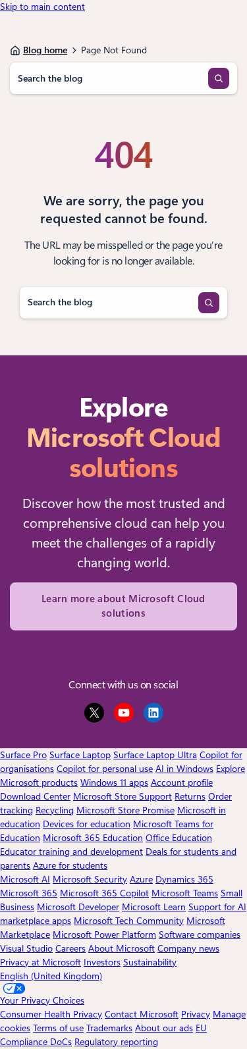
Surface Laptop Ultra (155, 755)
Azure (141, 879)
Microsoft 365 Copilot (104, 893)
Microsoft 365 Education (93, 837)
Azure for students (70, 865)
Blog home (45, 50)
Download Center (35, 796)
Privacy (195, 1014)
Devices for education (86, 824)
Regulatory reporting (116, 1041)
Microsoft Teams (184, 893)
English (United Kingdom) (51, 976)
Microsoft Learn (154, 907)
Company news (188, 948)
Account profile (182, 782)
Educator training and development (71, 851)
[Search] (218, 78)
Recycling (55, 810)
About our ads (164, 1028)
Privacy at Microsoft (40, 962)
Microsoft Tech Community (129, 920)
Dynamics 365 (184, 879)
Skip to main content (42, 6)
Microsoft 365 (28, 893)
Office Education (179, 837)
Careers (70, 948)
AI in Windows (184, 768)
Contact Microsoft (141, 1014)
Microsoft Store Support (122, 796)
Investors (102, 962)
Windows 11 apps (114, 782)
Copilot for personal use (105, 768)
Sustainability (150, 962)
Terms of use (58, 1028)
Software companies (199, 934)
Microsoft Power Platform (104, 934)
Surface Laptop (80, 755)
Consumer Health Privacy (51, 1014)
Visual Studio (26, 948)
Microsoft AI (25, 879)
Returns (190, 796)
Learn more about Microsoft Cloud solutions (123, 606)
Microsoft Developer (78, 907)
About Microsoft (121, 948)
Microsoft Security (90, 879)
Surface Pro (23, 755)
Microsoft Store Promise (125, 810)
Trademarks (109, 1028)
